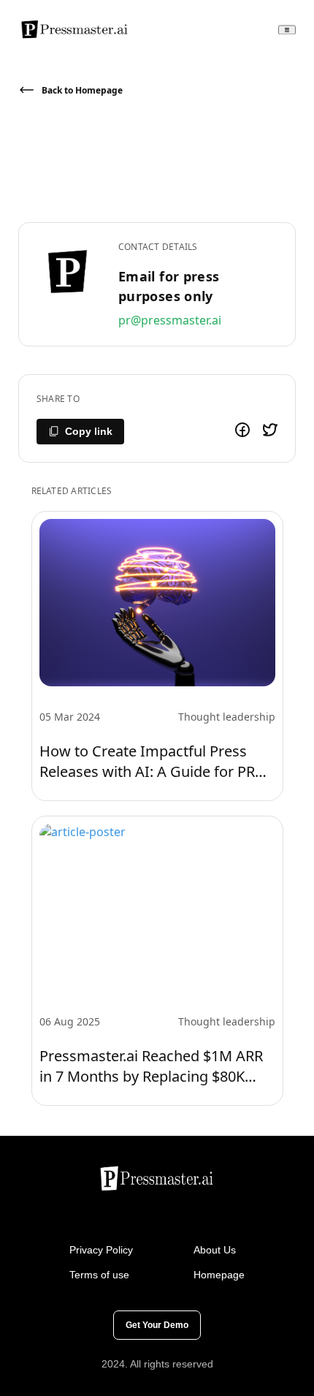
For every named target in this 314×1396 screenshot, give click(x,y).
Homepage (219, 1275)
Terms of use (99, 1275)
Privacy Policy (101, 1250)
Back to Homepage (82, 90)
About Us (215, 1250)
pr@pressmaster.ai (169, 320)
